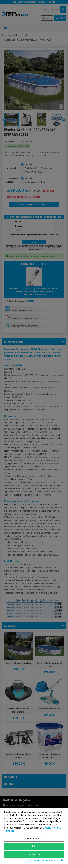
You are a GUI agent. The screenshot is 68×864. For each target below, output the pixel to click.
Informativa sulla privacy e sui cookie (46, 860)
